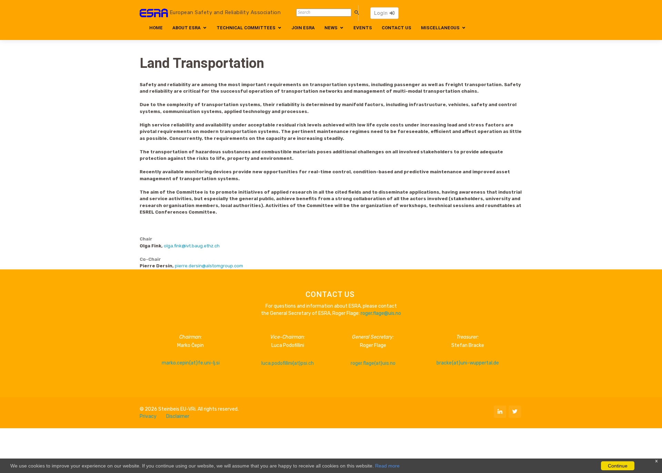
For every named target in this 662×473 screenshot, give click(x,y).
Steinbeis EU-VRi (176, 409)
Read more (387, 466)
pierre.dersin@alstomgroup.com (209, 265)
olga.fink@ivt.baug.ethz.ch (192, 245)
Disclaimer (177, 416)
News (331, 27)
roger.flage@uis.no (381, 313)
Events (362, 27)
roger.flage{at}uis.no (373, 363)
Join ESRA (303, 27)
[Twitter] (515, 411)
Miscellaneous (440, 27)
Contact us (396, 27)
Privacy (148, 416)
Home (156, 27)
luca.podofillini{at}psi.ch (287, 363)
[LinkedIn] (500, 411)
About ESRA (186, 27)
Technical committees (246, 27)
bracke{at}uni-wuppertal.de (468, 363)
